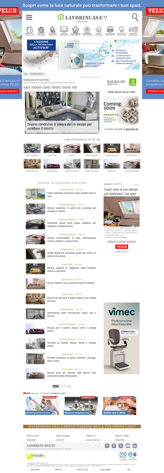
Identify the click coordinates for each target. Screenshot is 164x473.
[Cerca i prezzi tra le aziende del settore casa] (121, 31)
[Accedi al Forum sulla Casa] (98, 31)
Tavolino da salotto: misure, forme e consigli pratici (71, 344)
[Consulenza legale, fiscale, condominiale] (110, 31)
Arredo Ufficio (56, 87)
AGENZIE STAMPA (122, 436)
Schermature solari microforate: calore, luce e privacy (71, 314)
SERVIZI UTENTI (33, 436)
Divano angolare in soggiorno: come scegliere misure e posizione (71, 269)
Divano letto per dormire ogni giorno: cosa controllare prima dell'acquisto (71, 374)
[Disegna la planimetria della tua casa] (64, 31)
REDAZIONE (31, 440)
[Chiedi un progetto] (52, 31)
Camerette (47, 87)
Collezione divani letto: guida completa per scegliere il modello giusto (71, 225)
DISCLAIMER (106, 470)
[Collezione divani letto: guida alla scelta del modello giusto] (35, 229)
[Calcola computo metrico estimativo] (133, 31)
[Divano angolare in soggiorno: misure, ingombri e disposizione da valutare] (35, 274)
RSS (129, 470)
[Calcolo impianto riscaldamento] (75, 31)
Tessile (74, 87)
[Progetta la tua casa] (82, 428)
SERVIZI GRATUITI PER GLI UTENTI (121, 92)
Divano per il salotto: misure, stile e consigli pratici (71, 329)
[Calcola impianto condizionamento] (87, 31)
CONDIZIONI (35, 470)
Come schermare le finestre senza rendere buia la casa (71, 195)
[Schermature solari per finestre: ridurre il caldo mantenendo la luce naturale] (35, 199)
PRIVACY (58, 470)
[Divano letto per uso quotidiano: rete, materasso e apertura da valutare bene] (35, 379)
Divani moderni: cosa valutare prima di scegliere (71, 283)
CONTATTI (60, 440)
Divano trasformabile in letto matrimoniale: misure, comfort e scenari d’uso (71, 239)
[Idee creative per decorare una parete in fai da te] (42, 410)
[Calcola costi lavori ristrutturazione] (41, 31)
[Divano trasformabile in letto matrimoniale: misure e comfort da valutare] (35, 244)
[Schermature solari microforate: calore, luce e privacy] (35, 319)
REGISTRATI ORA (116, 81)
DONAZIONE (120, 440)
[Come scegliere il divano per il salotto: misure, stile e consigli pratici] (35, 334)
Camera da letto (36, 87)
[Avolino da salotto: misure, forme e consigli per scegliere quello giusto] (35, 349)
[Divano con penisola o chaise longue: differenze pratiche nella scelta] (35, 304)
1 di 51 (56, 386)
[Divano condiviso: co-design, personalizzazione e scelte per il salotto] (35, 214)
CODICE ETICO (82, 470)
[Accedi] (132, 85)
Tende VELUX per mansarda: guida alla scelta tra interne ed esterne (71, 254)
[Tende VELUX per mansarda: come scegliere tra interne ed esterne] (35, 259)
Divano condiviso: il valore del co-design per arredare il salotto (59, 126)
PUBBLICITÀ (90, 436)
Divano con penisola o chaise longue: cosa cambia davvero (71, 299)
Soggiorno (27, 87)
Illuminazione (66, 87)
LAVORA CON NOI (93, 440)
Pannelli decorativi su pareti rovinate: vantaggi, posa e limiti (71, 359)
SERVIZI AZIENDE (63, 436)
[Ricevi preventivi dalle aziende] (29, 31)
